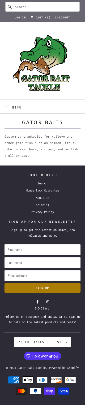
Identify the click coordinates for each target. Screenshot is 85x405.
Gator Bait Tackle (32, 367)
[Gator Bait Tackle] (42, 62)
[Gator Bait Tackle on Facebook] (37, 302)
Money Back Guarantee (42, 190)
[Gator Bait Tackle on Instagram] (48, 302)
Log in (20, 17)
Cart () (42, 17)
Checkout (62, 17)
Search (42, 183)
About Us (42, 198)
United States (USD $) (40, 342)
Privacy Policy (42, 212)
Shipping (42, 205)
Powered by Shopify (64, 367)
